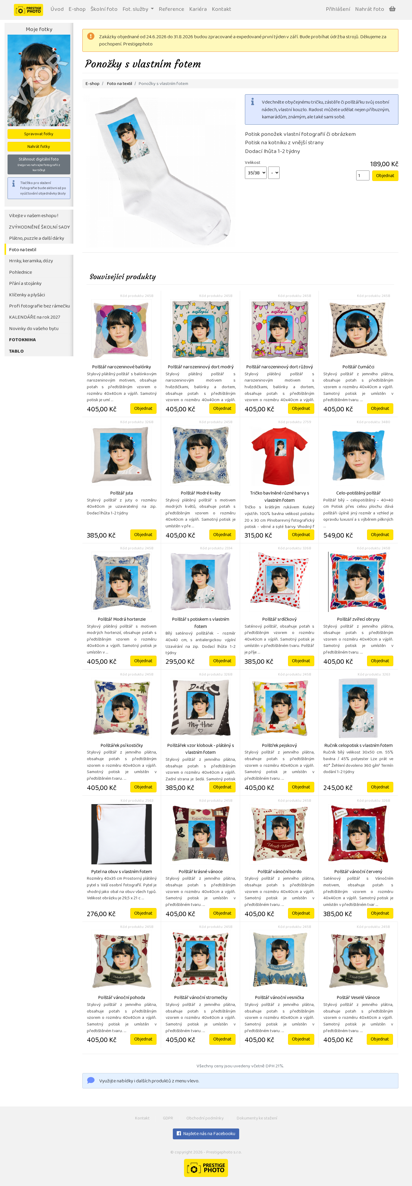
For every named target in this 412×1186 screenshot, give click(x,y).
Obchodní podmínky (204, 1118)
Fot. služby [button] (135, 10)
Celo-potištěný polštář (358, 493)
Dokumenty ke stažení (257, 1118)
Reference (171, 10)
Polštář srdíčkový (279, 620)
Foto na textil (22, 250)
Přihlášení (338, 10)
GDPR (168, 1118)
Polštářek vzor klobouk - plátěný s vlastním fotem (200, 749)
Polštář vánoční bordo (280, 872)
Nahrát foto (369, 10)
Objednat (385, 176)
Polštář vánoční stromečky (200, 998)
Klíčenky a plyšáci (27, 295)
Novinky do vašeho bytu (34, 329)
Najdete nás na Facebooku (208, 1134)
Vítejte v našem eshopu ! (33, 216)
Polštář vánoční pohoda (121, 998)
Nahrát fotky (38, 147)
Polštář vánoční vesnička (279, 998)
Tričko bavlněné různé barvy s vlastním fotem (279, 497)
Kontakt (221, 10)
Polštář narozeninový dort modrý (201, 367)
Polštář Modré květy (201, 493)
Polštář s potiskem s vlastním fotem (200, 623)
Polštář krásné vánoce (201, 872)
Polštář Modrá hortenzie (122, 620)
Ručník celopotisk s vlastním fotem (358, 746)
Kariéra (198, 10)
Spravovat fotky (38, 134)
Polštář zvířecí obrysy (358, 620)
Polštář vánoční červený (358, 872)
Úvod (57, 10)
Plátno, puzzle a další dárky (36, 238)
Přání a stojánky (25, 284)
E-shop (77, 10)
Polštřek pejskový (279, 746)
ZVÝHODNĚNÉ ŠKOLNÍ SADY (39, 227)
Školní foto (104, 10)
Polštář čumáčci (358, 367)
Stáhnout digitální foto (38, 164)
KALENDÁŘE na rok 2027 (34, 317)
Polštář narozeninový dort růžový (279, 367)
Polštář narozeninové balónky (121, 367)
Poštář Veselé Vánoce (358, 998)
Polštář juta (121, 493)
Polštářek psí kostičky (121, 746)
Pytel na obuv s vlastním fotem (121, 872)
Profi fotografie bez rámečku (39, 306)
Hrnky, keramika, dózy (31, 261)
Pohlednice (20, 272)
